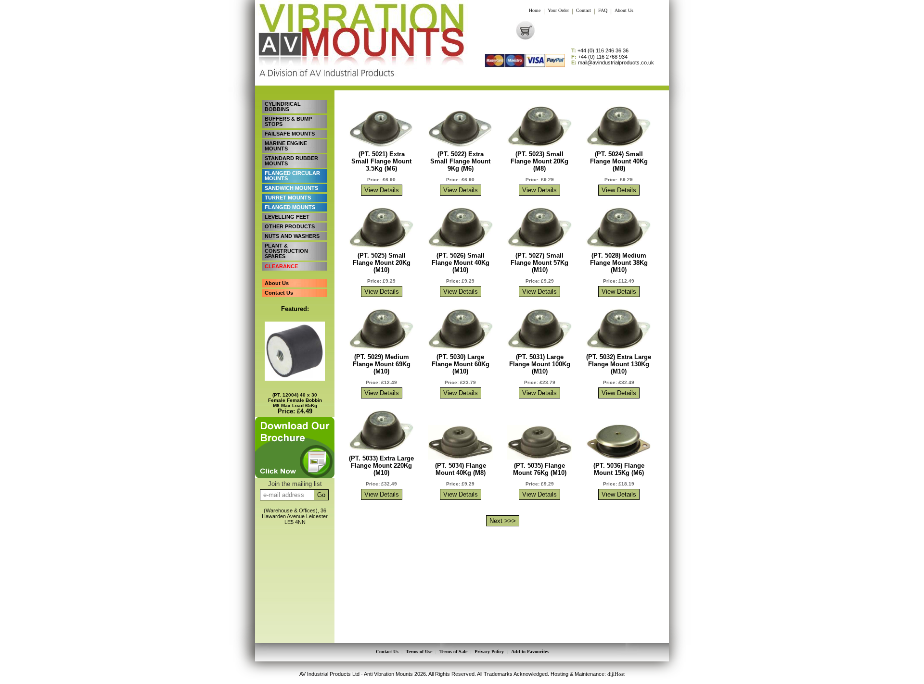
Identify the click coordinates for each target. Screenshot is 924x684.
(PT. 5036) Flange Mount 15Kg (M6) (618, 469)
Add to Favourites (530, 651)
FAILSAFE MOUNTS (290, 134)
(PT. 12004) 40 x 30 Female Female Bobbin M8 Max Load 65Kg (295, 400)
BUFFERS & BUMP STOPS (288, 121)
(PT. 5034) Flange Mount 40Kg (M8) (460, 469)
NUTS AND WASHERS (292, 236)
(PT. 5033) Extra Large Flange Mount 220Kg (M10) (381, 465)
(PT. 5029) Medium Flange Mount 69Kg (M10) (382, 364)
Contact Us (279, 293)
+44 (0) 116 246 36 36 (600, 50)
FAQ (602, 10)
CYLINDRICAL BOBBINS (283, 106)
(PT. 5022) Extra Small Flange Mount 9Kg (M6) (460, 161)
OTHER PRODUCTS (290, 226)
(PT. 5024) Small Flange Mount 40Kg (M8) (619, 161)
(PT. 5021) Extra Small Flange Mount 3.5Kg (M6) (381, 161)
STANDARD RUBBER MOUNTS (291, 160)
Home (534, 10)
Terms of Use (419, 651)
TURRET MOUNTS (288, 197)
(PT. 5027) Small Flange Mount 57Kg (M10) (539, 263)
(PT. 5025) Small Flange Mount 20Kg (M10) (382, 263)
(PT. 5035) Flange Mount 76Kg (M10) (539, 469)
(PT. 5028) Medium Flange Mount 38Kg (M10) (619, 263)
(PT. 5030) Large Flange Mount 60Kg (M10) (460, 364)
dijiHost (616, 674)
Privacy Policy (489, 651)
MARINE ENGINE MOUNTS (286, 145)
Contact (583, 10)
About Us (624, 10)
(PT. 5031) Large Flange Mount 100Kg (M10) (539, 364)
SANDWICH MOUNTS (291, 188)
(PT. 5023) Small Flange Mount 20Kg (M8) (539, 161)
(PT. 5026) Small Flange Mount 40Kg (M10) (460, 263)
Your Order (558, 10)
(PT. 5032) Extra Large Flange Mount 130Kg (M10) (618, 364)
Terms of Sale (453, 651)
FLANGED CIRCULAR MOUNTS (292, 175)
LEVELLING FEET (287, 217)
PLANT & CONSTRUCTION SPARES (286, 251)
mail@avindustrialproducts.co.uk (612, 62)
